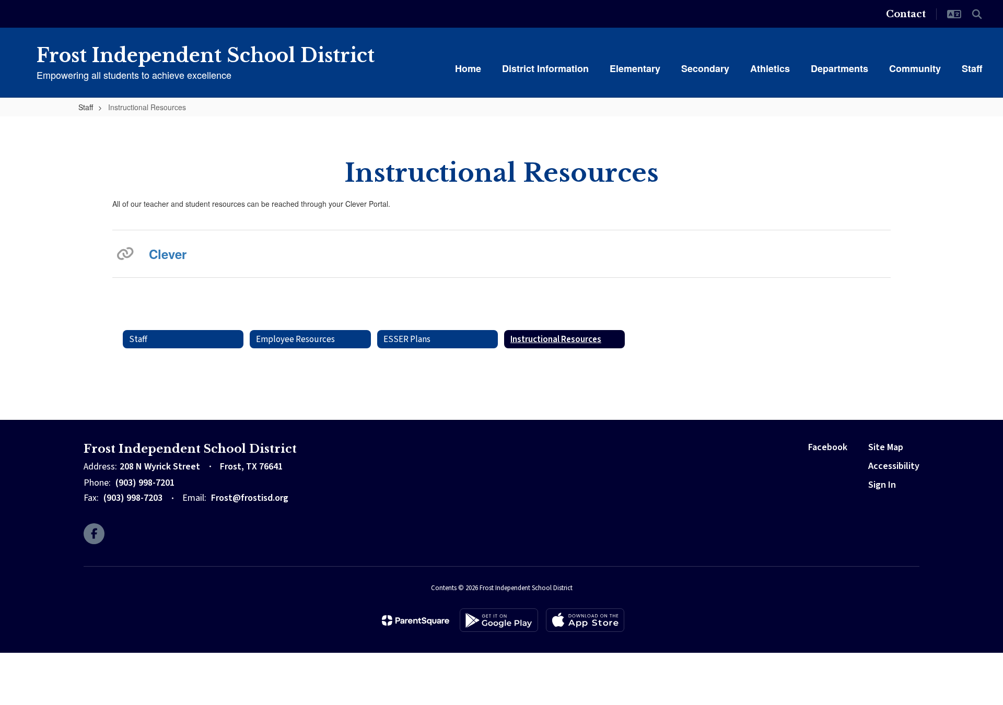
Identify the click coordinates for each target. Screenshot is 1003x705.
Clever (167, 254)
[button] (954, 14)
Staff (85, 107)
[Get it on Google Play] (499, 620)
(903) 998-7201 (144, 482)
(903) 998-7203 (132, 497)
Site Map (885, 447)
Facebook (827, 447)
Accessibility (893, 466)
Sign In (882, 484)
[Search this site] (977, 14)
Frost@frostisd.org (249, 497)
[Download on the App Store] (585, 620)
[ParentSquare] (415, 620)
